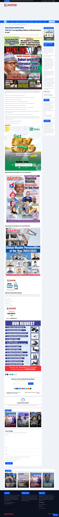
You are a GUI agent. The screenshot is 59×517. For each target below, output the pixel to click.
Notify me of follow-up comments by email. (12, 458)
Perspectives (18, 21)
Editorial (6, 27)
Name (6, 447)
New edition (28, 34)
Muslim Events (16, 27)
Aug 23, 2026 (8, 425)
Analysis (12, 21)
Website (6, 453)
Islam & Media (11, 27)
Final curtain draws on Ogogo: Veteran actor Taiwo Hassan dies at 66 (48, 485)
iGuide (36, 21)
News (8, 21)
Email (6, 450)
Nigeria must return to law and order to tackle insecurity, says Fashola (22, 422)
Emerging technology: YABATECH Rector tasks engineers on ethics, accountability (23, 486)
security (38, 34)
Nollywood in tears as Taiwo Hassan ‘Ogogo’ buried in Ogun (10, 485)
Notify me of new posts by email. (11, 460)
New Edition (21, 27)
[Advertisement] (29, 14)
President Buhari (33, 34)
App (40, 21)
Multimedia (31, 21)
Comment (7, 434)
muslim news (24, 34)
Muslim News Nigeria (11, 34)
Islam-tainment (25, 21)
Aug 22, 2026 (33, 425)
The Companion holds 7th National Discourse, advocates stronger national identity (10, 423)
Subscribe (30, 383)
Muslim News (14, 413)
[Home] (5, 22)
